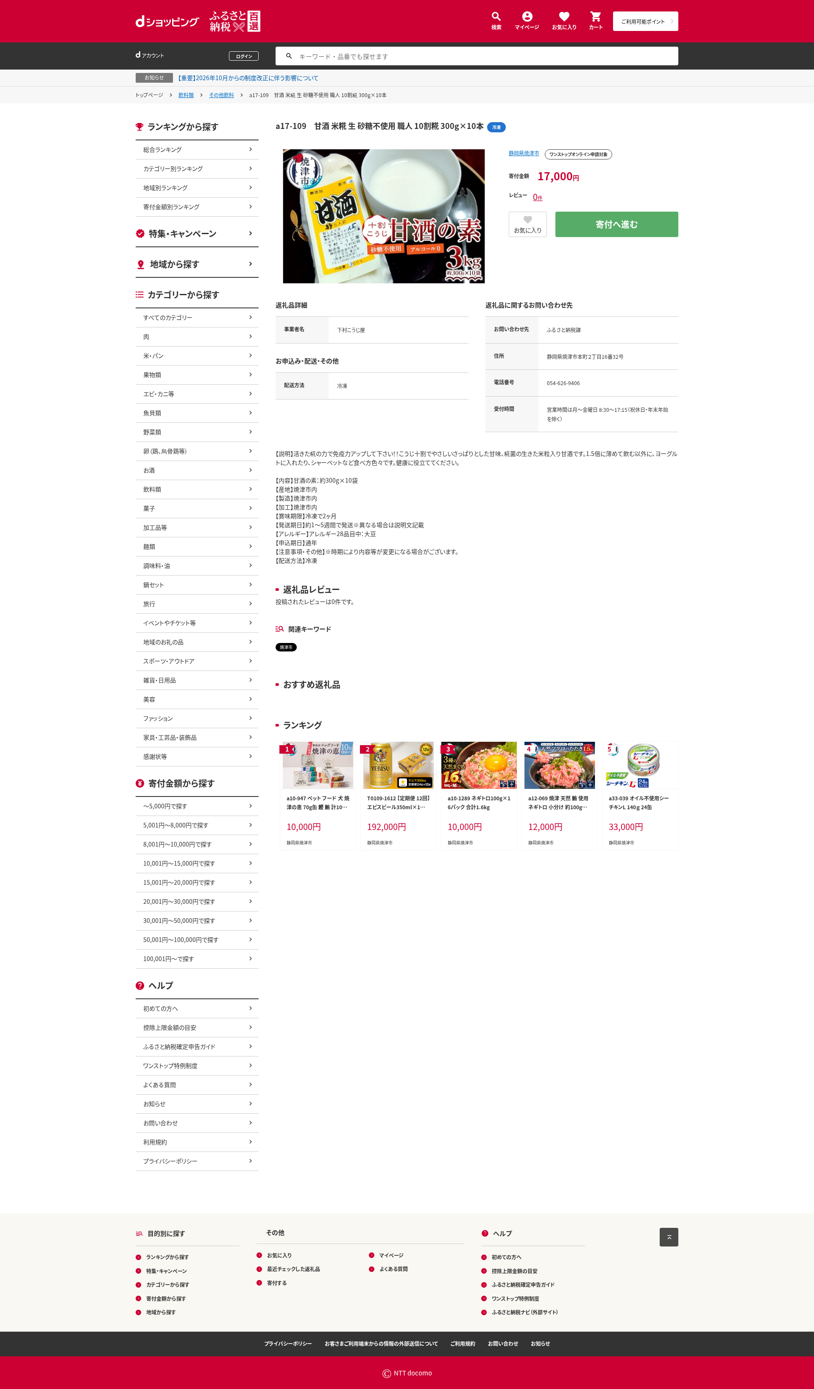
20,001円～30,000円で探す (179, 901)
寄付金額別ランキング (171, 206)
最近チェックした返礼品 (293, 1268)
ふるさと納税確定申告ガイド (179, 1046)
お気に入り (564, 26)
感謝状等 (155, 756)
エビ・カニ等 (158, 393)
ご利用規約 (463, 1343)
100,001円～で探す (168, 958)
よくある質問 (159, 1084)
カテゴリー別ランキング (173, 168)
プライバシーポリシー (170, 1161)
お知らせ (154, 1103)
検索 (496, 26)
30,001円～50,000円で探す (179, 920)
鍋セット (153, 584)
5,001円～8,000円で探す (176, 825)
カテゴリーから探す (168, 1284)
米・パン (153, 355)
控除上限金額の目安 (169, 1027)
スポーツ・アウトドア (169, 661)
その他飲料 (221, 94)
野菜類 (152, 432)
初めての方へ (160, 1008)
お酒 (149, 470)
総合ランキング (162, 149)
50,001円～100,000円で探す (181, 939)
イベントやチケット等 (169, 622)
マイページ (527, 26)
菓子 (149, 508)
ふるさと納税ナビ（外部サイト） (525, 1312)
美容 (149, 699)
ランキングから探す (167, 1256)
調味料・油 (156, 565)
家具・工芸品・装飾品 (170, 737)
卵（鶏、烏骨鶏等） (165, 451)
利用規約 (155, 1141)
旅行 (149, 603)
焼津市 (286, 647)
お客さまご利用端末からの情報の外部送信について (381, 1343)
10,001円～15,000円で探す (179, 863)
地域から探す (174, 264)
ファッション (158, 718)
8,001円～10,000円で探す (177, 844)
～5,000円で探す (165, 806)
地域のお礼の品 (163, 641)
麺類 (149, 546)
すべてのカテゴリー (167, 317)
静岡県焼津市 (524, 153)
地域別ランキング (165, 187)
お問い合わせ (160, 1122)
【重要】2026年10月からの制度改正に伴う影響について (248, 77)
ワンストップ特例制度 (170, 1065)
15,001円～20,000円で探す (179, 882)
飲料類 (186, 94)
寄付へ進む (617, 224)
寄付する (277, 1282)
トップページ (149, 94)
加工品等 (155, 527)
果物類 (152, 374)
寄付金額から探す (166, 1298)
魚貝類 (152, 412)
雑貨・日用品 (159, 680)
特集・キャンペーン (182, 233)
